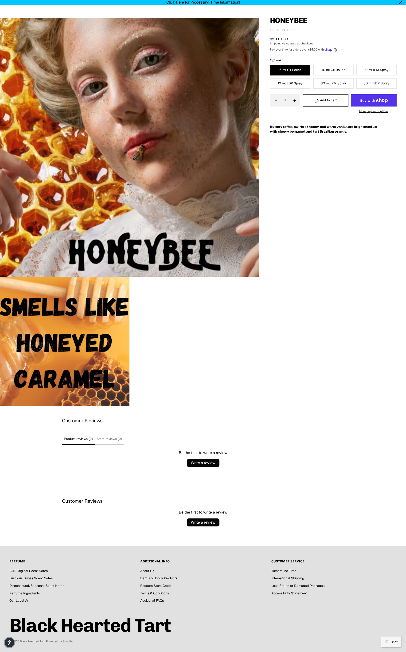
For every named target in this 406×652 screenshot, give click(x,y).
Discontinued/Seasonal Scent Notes (36, 586)
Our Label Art (19, 600)
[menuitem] (156, 13)
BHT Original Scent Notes (28, 571)
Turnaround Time (283, 571)
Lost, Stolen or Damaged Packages (297, 586)
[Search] (371, 13)
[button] (9, 642)
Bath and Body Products (158, 578)
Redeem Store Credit (155, 586)
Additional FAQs (152, 600)
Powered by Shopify (59, 641)
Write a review (203, 462)
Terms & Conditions (154, 593)
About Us (147, 571)
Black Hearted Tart (32, 641)
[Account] (381, 13)
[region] (203, 2)
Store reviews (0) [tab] (109, 439)
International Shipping (287, 578)
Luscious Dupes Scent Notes (31, 578)
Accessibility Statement (289, 593)
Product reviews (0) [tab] (78, 439)
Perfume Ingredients (24, 593)
